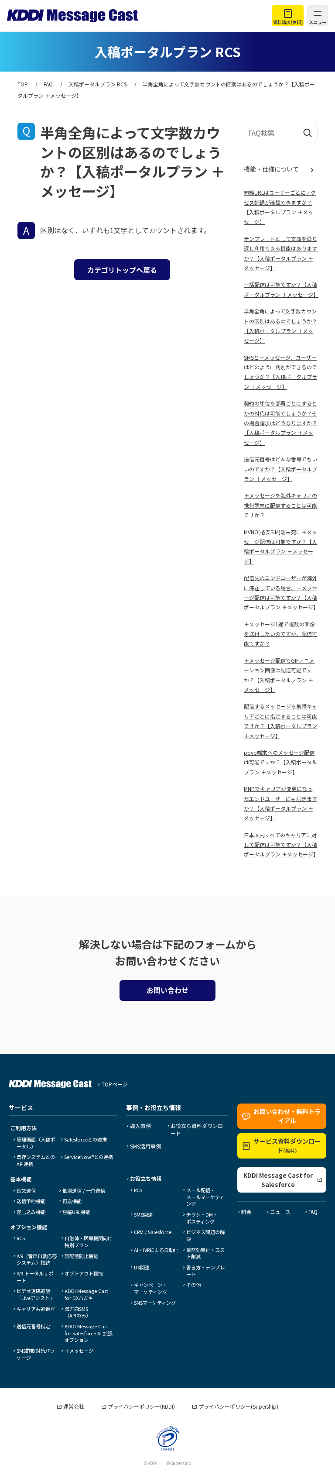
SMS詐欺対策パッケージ (36, 1354)
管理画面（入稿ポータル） (36, 1143)
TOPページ (115, 1084)
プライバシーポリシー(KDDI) (141, 1406)
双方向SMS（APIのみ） (78, 1312)
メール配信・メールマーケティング (205, 1196)
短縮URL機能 (76, 1211)
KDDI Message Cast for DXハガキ (86, 1294)
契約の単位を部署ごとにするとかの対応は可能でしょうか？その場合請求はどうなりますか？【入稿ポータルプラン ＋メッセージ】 (280, 422)
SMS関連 (143, 1214)
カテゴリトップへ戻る (122, 270)
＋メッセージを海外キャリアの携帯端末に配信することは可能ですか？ (280, 505)
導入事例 (140, 1125)
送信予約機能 (31, 1200)
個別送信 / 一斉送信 (83, 1190)
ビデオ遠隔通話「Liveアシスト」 (36, 1294)
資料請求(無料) (288, 22)
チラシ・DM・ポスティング (202, 1218)
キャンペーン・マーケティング (150, 1288)
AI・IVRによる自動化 (156, 1249)
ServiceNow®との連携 (88, 1156)
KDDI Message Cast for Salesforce (278, 1180)
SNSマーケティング (155, 1302)
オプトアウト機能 (84, 1273)
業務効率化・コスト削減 (205, 1253)
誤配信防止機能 (81, 1255)
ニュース (280, 1211)
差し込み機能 (31, 1211)
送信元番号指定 (33, 1326)
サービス (21, 1107)
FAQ (313, 1211)
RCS (21, 1237)
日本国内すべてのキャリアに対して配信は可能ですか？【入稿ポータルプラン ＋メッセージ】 (281, 844)
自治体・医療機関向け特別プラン (89, 1241)
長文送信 (26, 1190)
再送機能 (72, 1200)
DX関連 (142, 1267)
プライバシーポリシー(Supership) (238, 1406)
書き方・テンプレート (205, 1271)
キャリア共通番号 (36, 1308)
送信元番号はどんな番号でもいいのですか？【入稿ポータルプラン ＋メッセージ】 (280, 468)
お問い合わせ (167, 990)
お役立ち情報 (145, 1178)
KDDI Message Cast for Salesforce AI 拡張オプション (89, 1333)
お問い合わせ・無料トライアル (287, 1116)
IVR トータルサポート (35, 1277)
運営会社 (73, 1406)
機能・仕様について (271, 169)
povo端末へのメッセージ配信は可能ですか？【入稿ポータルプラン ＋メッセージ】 (280, 762)
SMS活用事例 (145, 1146)
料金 (246, 1211)
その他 (193, 1284)
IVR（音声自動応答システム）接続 (37, 1259)
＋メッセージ (79, 1350)
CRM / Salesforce (152, 1231)
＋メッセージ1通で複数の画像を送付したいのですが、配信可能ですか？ (280, 633)
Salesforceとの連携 (85, 1139)
